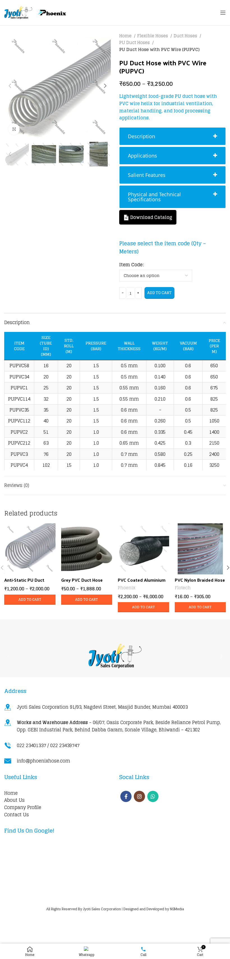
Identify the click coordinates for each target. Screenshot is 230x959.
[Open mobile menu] (223, 12)
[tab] (172, 136)
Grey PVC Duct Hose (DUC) (82, 583)
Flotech (183, 588)
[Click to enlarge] (14, 129)
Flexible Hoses (153, 36)
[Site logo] (18, 12)
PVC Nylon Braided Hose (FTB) (200, 583)
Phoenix (126, 588)
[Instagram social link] (139, 796)
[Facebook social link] (126, 796)
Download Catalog (150, 217)
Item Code (130, 265)
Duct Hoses (186, 36)
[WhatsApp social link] (152, 796)
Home (126, 36)
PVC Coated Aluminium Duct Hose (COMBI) (141, 583)
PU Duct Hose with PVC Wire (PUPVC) (159, 49)
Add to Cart (159, 293)
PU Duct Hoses (135, 42)
